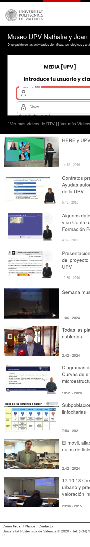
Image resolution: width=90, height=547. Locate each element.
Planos (30, 526)
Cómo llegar (12, 526)
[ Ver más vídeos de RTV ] (32, 123)
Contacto (45, 526)
